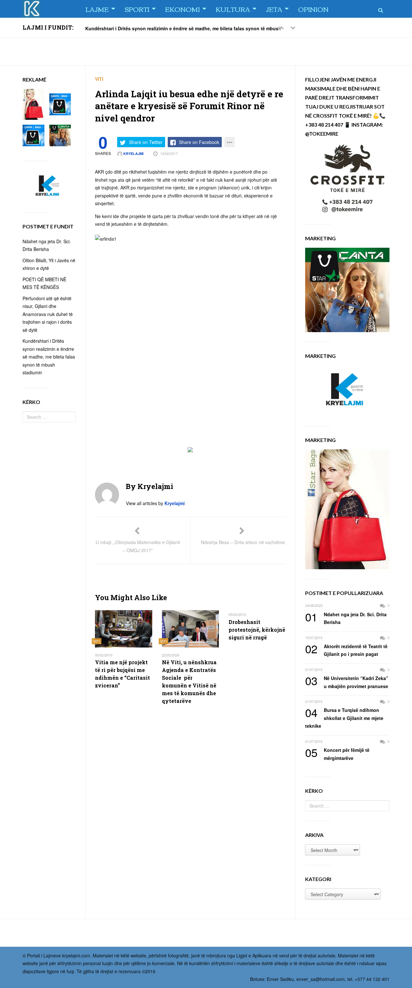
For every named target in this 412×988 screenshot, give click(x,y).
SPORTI (137, 9)
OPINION (313, 9)
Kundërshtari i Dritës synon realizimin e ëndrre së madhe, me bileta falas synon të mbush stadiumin (49, 357)
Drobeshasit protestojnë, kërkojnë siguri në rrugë (257, 630)
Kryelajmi (133, 153)
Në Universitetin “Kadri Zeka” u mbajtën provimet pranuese (346, 681)
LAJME (97, 9)
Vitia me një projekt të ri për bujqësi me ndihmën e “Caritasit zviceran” (122, 674)
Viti (99, 79)
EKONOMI (182, 9)
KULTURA (233, 9)
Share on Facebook (199, 142)
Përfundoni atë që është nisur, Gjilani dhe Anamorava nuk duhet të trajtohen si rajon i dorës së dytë (48, 314)
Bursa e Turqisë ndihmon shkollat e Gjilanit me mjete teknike (344, 717)
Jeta (274, 9)
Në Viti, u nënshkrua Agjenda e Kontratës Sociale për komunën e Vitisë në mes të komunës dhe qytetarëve (189, 681)
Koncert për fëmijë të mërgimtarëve (337, 753)
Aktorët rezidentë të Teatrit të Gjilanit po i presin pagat (346, 649)
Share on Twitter (146, 142)
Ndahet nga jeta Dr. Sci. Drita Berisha (346, 618)
